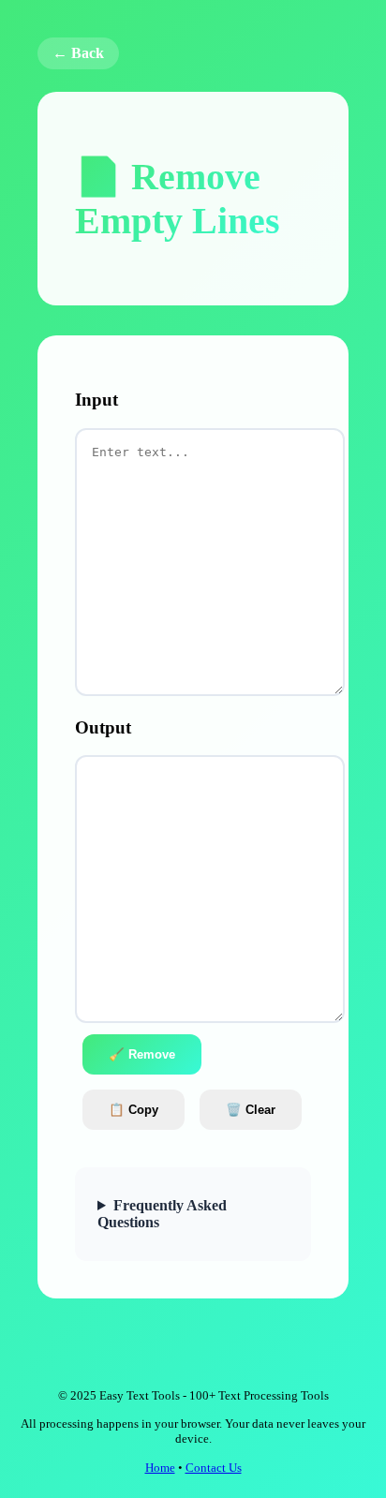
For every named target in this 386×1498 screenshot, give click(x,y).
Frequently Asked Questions (162, 1213)
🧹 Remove (142, 1054)
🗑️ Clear (250, 1110)
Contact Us (214, 1468)
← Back (78, 53)
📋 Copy (133, 1110)
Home (160, 1468)
